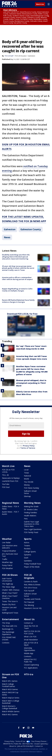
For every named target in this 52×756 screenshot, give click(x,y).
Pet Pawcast (29, 602)
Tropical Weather (9, 551)
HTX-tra (28, 674)
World (26, 479)
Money (27, 485)
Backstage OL (8, 629)
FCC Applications (31, 668)
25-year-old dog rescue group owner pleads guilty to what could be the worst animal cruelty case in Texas (18, 268)
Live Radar (6, 542)
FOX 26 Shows (10, 574)
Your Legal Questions (33, 529)
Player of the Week (32, 567)
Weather (7, 538)
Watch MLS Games (10, 714)
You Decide (28, 482)
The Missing (29, 605)
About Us (29, 619)
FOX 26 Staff (9, 56)
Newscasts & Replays (11, 478)
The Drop (6, 623)
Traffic (4, 559)
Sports (27, 538)
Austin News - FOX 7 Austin (10, 513)
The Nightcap (7, 584)
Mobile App (28, 653)
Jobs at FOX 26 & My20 (31, 643)
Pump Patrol (7, 565)
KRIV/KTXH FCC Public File (30, 660)
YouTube (5, 484)
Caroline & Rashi (30, 581)
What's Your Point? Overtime (9, 597)
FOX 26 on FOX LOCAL (8, 470)
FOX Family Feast (31, 532)
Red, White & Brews (32, 584)
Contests (5, 642)
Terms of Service (27, 448)
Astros (26, 542)
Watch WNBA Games (10, 711)
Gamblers (28, 561)
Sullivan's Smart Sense (30, 492)
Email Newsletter (31, 639)
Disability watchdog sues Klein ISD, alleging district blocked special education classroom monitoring (16, 257)
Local (26, 469)
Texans (27, 545)
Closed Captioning (31, 665)
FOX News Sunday (31, 488)
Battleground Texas (10, 613)
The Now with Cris (9, 626)
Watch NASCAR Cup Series (10, 693)
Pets (26, 518)
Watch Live (40, 4)
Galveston (31, 56)
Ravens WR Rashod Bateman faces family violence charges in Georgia (18, 301)
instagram (28, 728)
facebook (19, 728)
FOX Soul (5, 487)
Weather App (7, 562)
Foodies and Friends (32, 599)
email (33, 728)
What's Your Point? (9, 593)
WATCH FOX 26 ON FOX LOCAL (32, 632)
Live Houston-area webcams (9, 546)
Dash (26, 557)
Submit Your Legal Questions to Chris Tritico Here (31, 523)
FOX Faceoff (29, 590)
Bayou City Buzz (8, 604)
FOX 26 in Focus (30, 587)
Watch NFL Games (9, 681)
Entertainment (10, 619)
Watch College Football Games (8, 685)
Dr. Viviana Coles (31, 509)
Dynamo (27, 554)
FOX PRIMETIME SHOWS (9, 638)
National (27, 476)
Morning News (32, 502)
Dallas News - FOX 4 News (10, 507)
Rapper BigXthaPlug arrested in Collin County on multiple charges (17, 290)
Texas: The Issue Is (10, 601)
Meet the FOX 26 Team (31, 627)
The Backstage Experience (8, 633)
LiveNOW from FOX (10, 481)
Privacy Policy (29, 445)
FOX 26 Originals (29, 576)
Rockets (27, 548)
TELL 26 (5, 475)
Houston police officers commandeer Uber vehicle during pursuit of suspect (17, 278)
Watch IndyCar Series (10, 698)
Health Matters (30, 515)
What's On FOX (30, 636)
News (7, 237)
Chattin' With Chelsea (10, 590)
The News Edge (8, 587)
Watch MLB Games (10, 689)
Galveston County (30, 229)
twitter (24, 728)
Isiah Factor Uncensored (7, 579)
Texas (26, 472)
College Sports (30, 551)
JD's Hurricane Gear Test (10, 555)
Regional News (10, 502)
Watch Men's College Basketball (10, 702)
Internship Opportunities (29, 649)
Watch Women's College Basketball (9, 707)
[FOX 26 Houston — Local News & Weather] (9, 4)
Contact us (28, 623)
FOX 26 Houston (21, 56)
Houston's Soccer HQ (33, 608)
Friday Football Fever (32, 564)
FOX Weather (7, 568)
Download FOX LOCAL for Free (22, 313)
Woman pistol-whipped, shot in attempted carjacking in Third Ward (31, 383)
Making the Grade (31, 506)
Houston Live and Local (9, 608)
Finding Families (30, 512)
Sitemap (27, 496)
